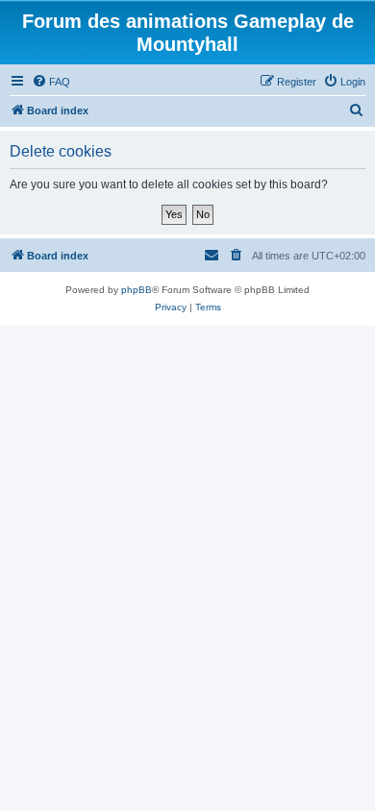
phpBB (136, 289)
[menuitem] (51, 81)
